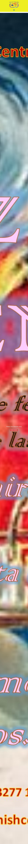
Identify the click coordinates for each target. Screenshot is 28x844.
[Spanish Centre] (14, 4)
